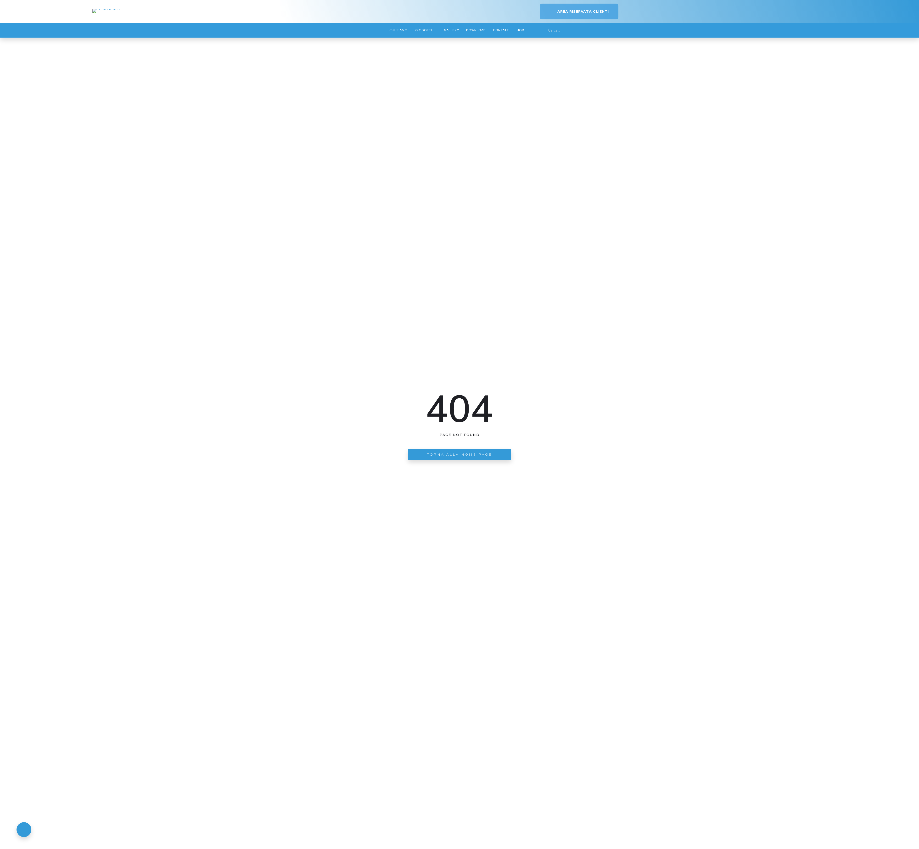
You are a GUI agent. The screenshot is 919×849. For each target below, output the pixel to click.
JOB (520, 30)
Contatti (501, 30)
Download (476, 30)
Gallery (451, 30)
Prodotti (423, 30)
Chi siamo (398, 30)
